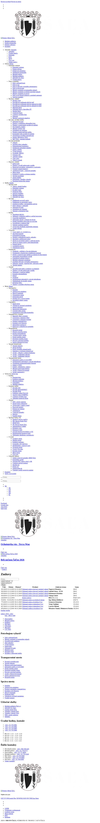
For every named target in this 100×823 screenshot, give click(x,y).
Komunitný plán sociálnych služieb (23, 134)
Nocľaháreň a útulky (18, 127)
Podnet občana (17, 69)
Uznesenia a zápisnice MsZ (20, 318)
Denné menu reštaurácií (19, 403)
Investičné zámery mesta (20, 300)
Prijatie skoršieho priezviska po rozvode (24, 221)
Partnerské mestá (17, 297)
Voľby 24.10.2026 (10, 474)
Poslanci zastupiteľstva (19, 321)
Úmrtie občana (17, 228)
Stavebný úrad (9, 651)
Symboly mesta (17, 438)
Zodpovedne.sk (17, 468)
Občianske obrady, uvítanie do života (23, 220)
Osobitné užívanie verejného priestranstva (25, 262)
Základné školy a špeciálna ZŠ (21, 109)
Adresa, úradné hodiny (19, 186)
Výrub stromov (17, 151)
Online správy (13, 62)
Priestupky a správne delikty (21, 272)
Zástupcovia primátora (19, 291)
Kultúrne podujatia (18, 379)
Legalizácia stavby (18, 246)
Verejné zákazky (17, 346)
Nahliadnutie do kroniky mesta (21, 281)
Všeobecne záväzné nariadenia (21, 305)
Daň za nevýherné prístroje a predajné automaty (27, 95)
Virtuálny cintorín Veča (12, 713)
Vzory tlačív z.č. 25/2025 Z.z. (21, 232)
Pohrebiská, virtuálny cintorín (21, 179)
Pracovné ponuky (17, 407)
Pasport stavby (16, 244)
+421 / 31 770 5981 (11, 725)
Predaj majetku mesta (19, 337)
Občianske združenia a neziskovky (23, 435)
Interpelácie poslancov (19, 325)
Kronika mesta (16, 451)
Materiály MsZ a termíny (20, 316)
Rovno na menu (16, 1)
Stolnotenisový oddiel (19, 426)
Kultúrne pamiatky (18, 442)
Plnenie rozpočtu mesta (19, 332)
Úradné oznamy (10, 698)
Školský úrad (16, 100)
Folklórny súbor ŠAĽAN (20, 393)
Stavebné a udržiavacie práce (21, 239)
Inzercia (14, 414)
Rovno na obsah (6, 1)
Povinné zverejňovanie (12, 661)
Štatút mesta (16, 304)
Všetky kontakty (10, 761)
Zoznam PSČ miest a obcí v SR (22, 461)
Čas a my (11, 60)
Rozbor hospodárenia (19, 333)
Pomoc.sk (15, 467)
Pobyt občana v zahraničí (20, 206)
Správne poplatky (17, 97)
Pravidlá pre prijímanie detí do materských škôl (26, 104)
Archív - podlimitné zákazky (21, 354)
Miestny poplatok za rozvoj (20, 93)
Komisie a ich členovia (19, 323)
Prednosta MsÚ (17, 191)
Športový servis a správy (20, 419)
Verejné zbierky (17, 265)
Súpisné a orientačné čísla (20, 211)
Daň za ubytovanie (18, 88)
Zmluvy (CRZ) (17, 365)
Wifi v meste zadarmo (19, 402)
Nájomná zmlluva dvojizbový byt (32, 608)
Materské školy (17, 107)
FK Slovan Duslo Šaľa (19, 424)
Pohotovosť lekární (18, 409)
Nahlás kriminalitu (10, 43)
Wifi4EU (7, 717)
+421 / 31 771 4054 (20, 752)
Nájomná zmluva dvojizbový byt (32, 602)
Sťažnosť (15, 277)
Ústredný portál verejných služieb (22, 470)
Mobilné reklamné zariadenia (21, 260)
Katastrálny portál (17, 459)
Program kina (16, 377)
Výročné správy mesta (19, 335)
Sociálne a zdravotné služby (13, 653)
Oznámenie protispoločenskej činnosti (24, 363)
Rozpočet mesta (17, 330)
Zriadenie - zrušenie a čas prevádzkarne (24, 251)
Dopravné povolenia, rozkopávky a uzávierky (26, 167)
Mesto (11, 286)
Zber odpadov (9, 643)
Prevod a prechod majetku (20, 340)
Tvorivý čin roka (17, 449)
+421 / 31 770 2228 (23, 754)
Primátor (15, 290)
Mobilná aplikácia (10, 41)
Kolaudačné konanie (18, 235)
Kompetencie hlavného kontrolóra (22, 312)
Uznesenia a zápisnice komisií (21, 319)
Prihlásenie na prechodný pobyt (22, 202)
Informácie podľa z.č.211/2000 (22, 360)
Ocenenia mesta (17, 447)
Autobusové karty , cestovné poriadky (24, 170)
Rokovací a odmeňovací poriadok (22, 326)
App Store (28, 798)
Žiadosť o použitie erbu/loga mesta (23, 284)
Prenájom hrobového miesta (21, 181)
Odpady (14, 142)
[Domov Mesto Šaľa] (46, 536)
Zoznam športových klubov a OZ (22, 431)
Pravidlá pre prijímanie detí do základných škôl (26, 106)
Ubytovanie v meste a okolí (20, 405)
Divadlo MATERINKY (19, 389)
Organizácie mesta (18, 295)
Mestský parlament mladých (21, 118)
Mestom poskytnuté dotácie (20, 368)
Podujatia (11, 55)
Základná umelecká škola (20, 398)
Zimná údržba (16, 177)
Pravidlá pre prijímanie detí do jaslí (23, 102)
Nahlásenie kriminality (19, 72)
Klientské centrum (18, 67)
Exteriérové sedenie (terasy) (21, 258)
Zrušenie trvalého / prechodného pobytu (24, 204)
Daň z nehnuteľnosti (18, 83)
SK (10, 488)
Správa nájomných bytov (20, 342)
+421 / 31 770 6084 (18, 757)
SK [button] (6, 486)
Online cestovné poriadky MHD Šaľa (24, 458)
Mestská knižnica (17, 381)
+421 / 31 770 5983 (11, 728)
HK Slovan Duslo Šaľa (19, 421)
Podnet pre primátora (18, 71)
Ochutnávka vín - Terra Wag (15, 544)
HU (10, 491)
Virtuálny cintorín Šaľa (12, 711)
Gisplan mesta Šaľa (11, 710)
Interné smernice (17, 307)
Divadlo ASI (16, 388)
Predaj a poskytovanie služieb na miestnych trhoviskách (29, 255)
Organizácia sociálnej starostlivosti (23, 135)
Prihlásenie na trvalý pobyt (20, 200)
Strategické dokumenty (19, 309)
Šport (10, 58)
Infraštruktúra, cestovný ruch (21, 445)
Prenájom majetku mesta (20, 339)
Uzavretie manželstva (19, 218)
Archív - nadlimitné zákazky (21, 356)
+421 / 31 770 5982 (11, 727)
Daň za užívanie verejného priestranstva (24, 86)
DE (10, 493)
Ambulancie (16, 410)
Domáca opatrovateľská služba (22, 132)
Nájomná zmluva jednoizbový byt (32, 604)
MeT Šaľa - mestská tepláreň (21, 139)
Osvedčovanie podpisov (12, 641)
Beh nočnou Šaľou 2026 (12, 559)
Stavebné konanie (17, 234)
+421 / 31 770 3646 (18, 756)
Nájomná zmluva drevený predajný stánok (35, 589)
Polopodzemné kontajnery (20, 146)
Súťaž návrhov (17, 347)
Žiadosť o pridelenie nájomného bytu (23, 123)
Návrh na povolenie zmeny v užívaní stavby (26, 241)
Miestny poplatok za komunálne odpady (24, 90)
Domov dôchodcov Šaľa (20, 137)
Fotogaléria (15, 382)
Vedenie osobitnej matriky (20, 225)
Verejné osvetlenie (18, 176)
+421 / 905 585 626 (23, 749)
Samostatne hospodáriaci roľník (22, 256)
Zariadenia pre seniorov (19, 130)
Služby (11, 183)
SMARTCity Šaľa (18, 78)
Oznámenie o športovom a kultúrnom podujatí (26, 253)
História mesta (16, 440)
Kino (10, 57)
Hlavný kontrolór (17, 293)
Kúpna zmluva (26, 598)
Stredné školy (16, 111)
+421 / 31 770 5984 (11, 730)
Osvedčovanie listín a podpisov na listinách (25, 269)
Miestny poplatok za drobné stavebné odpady (26, 92)
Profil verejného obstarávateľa (21, 349)
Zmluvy (4, 569)
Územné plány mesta (18, 311)
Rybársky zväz (17, 428)
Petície (14, 276)
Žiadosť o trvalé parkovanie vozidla (23, 165)
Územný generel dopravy (20, 169)
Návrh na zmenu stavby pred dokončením (25, 242)
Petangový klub (17, 430)
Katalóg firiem (16, 416)
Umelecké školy (17, 113)
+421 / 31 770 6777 (21, 750)
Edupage (15, 116)
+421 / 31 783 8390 (18, 759)
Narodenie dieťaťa (18, 214)
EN (10, 489)
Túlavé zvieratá (17, 160)
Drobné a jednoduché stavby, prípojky (24, 237)
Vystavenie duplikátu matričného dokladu (25, 227)
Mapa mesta (16, 172)
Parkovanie (15, 163)
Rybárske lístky (17, 283)
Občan (11, 64)
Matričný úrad (9, 650)
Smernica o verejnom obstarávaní (22, 351)
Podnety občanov (10, 45)
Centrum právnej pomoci (20, 463)
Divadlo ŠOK (16, 391)
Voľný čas (14, 374)
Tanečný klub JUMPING (20, 395)
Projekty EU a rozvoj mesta (20, 298)
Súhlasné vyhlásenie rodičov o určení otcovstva (27, 216)
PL (9, 495)
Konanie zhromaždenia (19, 274)
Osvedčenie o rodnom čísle (20, 223)
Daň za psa (15, 85)
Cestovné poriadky (18, 412)
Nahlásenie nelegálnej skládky (21, 148)
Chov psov (15, 158)
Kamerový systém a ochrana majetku (23, 174)
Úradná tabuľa (13, 53)
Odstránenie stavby (18, 248)
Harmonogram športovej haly (21, 433)
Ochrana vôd (16, 155)
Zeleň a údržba (17, 149)
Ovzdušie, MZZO (18, 153)
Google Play (8, 798)
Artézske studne (17, 156)
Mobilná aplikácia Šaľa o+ (13, 706)
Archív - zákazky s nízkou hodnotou (23, 353)
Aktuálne (11, 51)
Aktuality (14, 50)
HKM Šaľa (16, 423)
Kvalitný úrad (16, 190)
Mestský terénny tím (18, 128)
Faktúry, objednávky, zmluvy (21, 367)
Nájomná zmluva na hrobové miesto (33, 600)
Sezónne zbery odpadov (19, 144)
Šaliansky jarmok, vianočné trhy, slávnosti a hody (27, 263)
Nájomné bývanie (17, 121)
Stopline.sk (15, 465)
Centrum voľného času (19, 114)
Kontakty (7, 46)
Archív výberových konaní (20, 370)
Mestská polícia (17, 74)
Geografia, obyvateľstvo (20, 444)
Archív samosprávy (18, 372)
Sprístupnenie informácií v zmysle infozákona (26, 279)
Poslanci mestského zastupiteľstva (15, 689)
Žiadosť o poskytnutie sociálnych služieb (25, 125)
